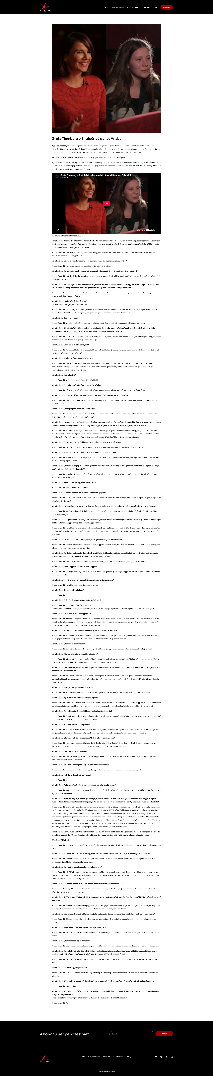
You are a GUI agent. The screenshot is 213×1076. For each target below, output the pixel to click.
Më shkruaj (145, 7)
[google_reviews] (161, 1057)
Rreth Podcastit (118, 7)
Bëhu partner (132, 7)
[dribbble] (167, 1057)
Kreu (106, 7)
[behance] (156, 1057)
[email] (172, 1057)
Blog (155, 7)
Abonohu (164, 1034)
